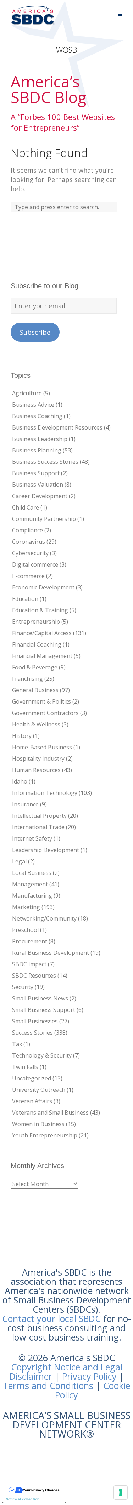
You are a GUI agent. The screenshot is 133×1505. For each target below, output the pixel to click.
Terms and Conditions (48, 1385)
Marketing (26, 907)
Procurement (29, 941)
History (22, 736)
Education (25, 599)
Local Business (31, 873)
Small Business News (40, 998)
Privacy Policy (89, 1376)
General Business (35, 690)
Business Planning (36, 450)
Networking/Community (44, 918)
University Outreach (38, 1090)
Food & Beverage (34, 667)
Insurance (25, 804)
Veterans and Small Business (50, 1112)
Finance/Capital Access (42, 633)
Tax (17, 1044)
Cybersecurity (30, 553)
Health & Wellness (36, 724)
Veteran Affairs (32, 1101)
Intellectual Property (39, 816)
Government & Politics (41, 701)
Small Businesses (35, 1021)
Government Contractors (45, 713)
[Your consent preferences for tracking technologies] (120, 1492)
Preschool (25, 930)
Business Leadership (39, 439)
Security (22, 987)
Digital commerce (35, 564)
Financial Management (42, 656)
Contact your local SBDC (51, 1318)
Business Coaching (37, 416)
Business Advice (33, 405)
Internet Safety (32, 838)
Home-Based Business (42, 747)
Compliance (27, 530)
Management (30, 884)
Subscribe (35, 332)
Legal (19, 861)
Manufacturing (32, 896)
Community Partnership (44, 519)
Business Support (36, 473)
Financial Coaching (36, 644)
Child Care (25, 507)
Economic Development (43, 587)
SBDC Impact (29, 964)
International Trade (38, 827)
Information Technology (44, 793)
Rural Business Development (50, 953)
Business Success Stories (45, 462)
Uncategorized (31, 1078)
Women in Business (38, 1124)
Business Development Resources (57, 427)
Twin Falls (25, 1067)
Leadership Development (45, 850)
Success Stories (32, 1033)
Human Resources (36, 770)
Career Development (39, 496)
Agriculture (27, 393)
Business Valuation (37, 484)
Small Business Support (43, 1010)
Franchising (27, 679)
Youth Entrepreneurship (44, 1135)
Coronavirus (28, 542)
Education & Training (40, 610)
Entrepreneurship (36, 621)
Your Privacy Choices (41, 1490)
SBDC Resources (34, 975)
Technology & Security (42, 1055)
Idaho (19, 781)
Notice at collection (22, 1499)
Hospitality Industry (38, 758)
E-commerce (28, 576)
